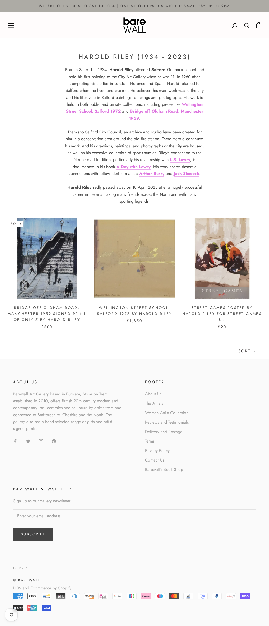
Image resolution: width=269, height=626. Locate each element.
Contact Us (154, 460)
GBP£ (18, 567)
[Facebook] (15, 441)
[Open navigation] (11, 25)
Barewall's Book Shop (164, 470)
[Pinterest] (54, 441)
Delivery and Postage (163, 432)
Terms (149, 441)
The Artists (154, 403)
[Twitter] (28, 441)
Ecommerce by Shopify (50, 588)
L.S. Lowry (180, 160)
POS (17, 588)
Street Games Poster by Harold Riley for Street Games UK (222, 313)
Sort (245, 351)
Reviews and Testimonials (167, 422)
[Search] (247, 25)
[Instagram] (41, 441)
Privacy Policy (157, 451)
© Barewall (26, 580)
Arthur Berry (151, 174)
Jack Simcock (186, 174)
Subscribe (33, 534)
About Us (153, 394)
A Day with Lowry (133, 167)
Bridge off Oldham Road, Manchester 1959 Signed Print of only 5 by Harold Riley (47, 313)
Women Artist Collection (166, 413)
